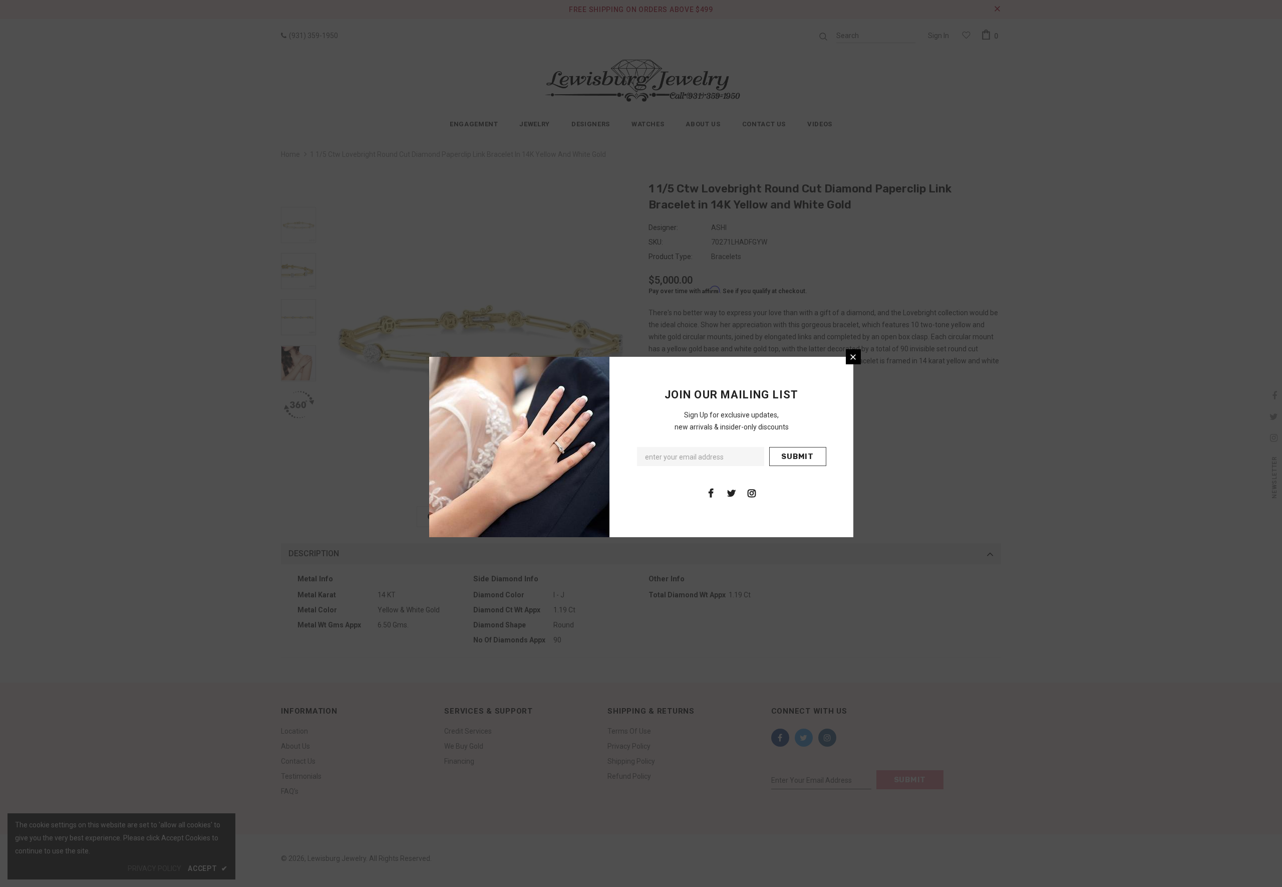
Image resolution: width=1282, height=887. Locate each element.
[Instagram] (751, 492)
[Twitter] (731, 492)
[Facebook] (710, 492)
